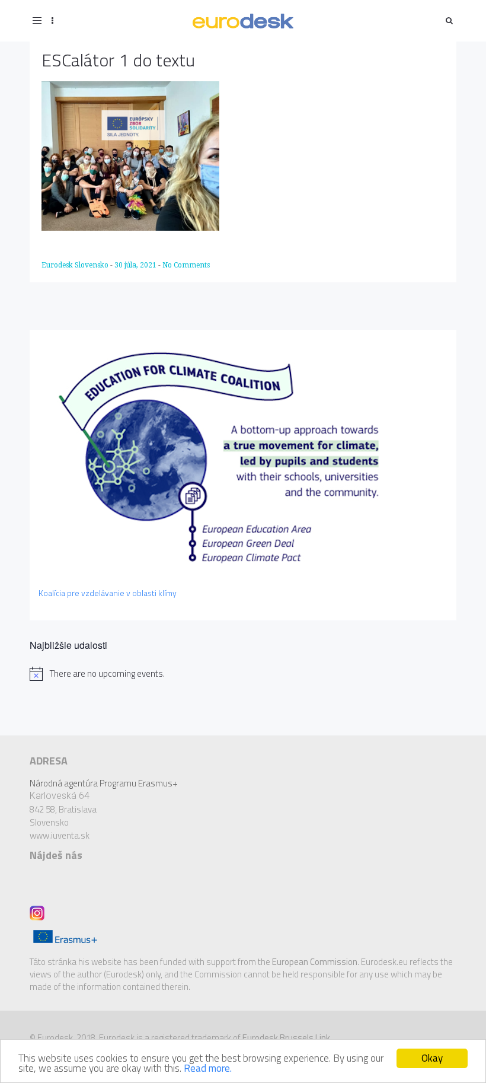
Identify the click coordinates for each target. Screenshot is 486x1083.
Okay (432, 1058)
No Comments (186, 265)
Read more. (208, 1068)
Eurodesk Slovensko (75, 265)
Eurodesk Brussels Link (286, 1037)
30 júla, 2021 (136, 265)
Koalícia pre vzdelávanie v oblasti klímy (108, 593)
